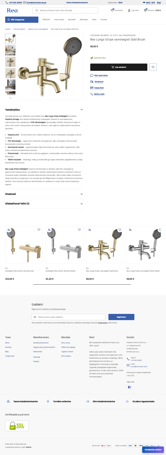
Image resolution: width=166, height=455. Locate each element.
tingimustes (102, 323)
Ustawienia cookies (153, 449)
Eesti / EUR (150, 2)
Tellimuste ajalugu (68, 347)
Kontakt (104, 19)
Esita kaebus (66, 356)
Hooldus (36, 361)
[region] (10, 67)
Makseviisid (37, 351)
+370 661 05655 (15, 2)
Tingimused (9, 356)
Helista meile (99, 94)
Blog (6, 351)
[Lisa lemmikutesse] (39, 229)
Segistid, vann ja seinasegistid (38, 29)
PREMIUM (46, 19)
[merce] (28, 447)
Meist (94, 19)
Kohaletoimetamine (41, 343)
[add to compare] (8, 229)
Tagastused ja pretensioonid (44, 347)
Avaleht (7, 29)
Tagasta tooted (67, 351)
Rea (6, 268)
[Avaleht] (12, 10)
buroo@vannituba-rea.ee (36, 2)
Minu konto (65, 343)
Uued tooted (59, 19)
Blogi (159, 2)
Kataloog (36, 357)
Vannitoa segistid (19, 29)
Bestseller (72, 19)
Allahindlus (84, 19)
